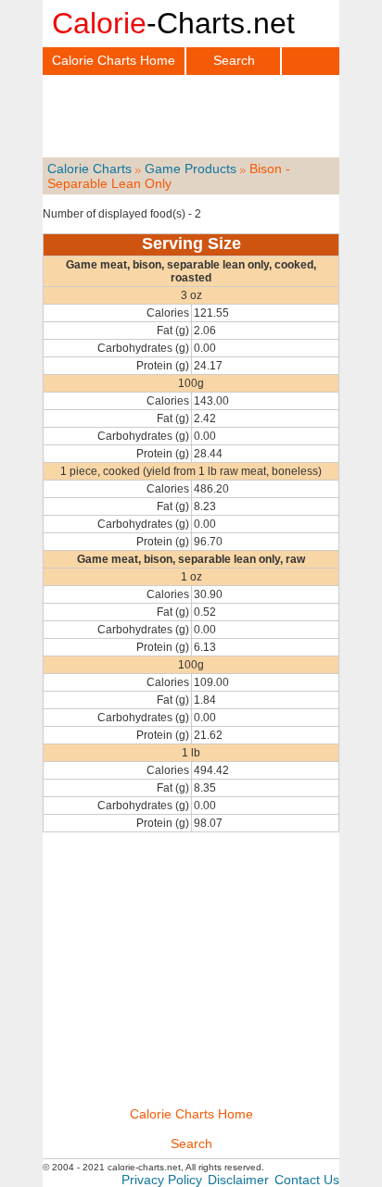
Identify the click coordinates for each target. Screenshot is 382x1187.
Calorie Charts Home (113, 60)
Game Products (190, 168)
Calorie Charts (89, 168)
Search (234, 60)
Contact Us (306, 1179)
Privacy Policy (161, 1179)
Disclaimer (238, 1179)
